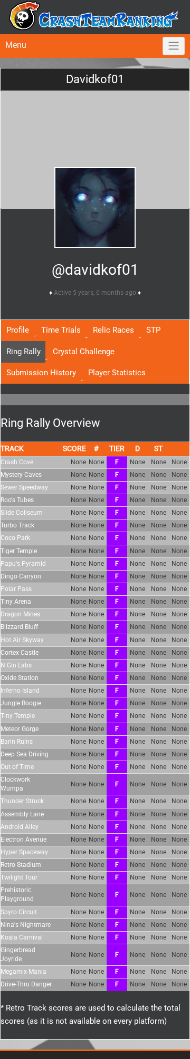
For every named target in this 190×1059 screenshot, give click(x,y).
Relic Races (113, 330)
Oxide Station (20, 678)
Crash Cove (17, 462)
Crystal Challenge (84, 351)
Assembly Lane (22, 814)
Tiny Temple (18, 716)
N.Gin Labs (16, 665)
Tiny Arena (16, 601)
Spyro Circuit (19, 912)
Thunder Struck (22, 801)
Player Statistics (117, 372)
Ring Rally (23, 351)
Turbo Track (17, 525)
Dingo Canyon (21, 576)
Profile (17, 330)
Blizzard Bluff (19, 627)
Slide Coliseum (22, 512)
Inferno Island (20, 690)
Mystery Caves (21, 474)
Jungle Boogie (21, 703)
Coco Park (15, 538)
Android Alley (20, 827)
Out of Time (17, 767)
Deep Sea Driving (25, 754)
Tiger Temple (19, 551)
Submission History (41, 372)
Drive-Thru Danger (26, 984)
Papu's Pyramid (23, 563)
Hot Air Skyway (22, 640)
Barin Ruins (17, 741)
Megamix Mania (23, 971)
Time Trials (61, 330)
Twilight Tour (19, 877)
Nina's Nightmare (26, 924)
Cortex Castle (20, 652)
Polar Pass (16, 589)
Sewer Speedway (24, 487)
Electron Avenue (23, 839)
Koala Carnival (22, 937)
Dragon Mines (20, 614)
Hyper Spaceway (24, 852)
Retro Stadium (21, 864)
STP (153, 330)
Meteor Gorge (20, 729)
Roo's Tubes (17, 500)
